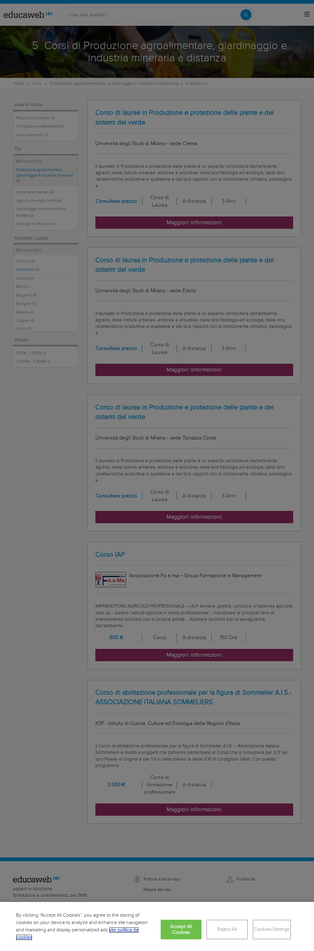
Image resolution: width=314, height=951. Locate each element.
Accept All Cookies (181, 929)
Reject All (227, 929)
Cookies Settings (272, 929)
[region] (157, 926)
